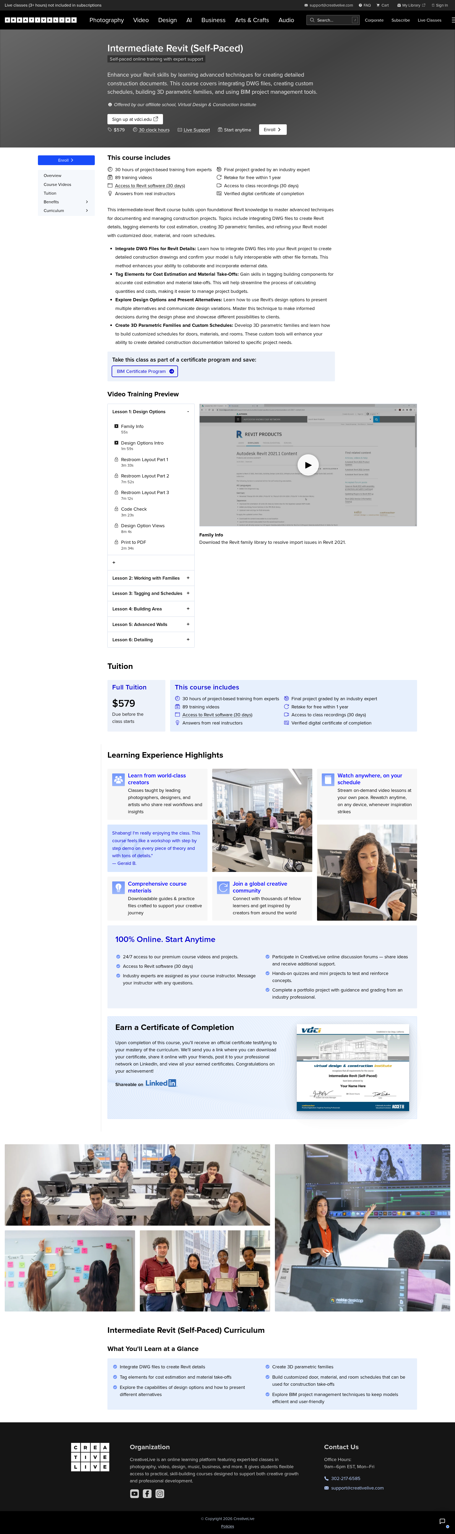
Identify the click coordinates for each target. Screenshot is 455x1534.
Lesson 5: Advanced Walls (139, 624)
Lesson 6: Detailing (132, 639)
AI (189, 20)
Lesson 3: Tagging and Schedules (147, 593)
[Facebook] (147, 1493)
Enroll (270, 129)
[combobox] (333, 20)
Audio (286, 20)
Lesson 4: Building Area (137, 608)
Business (213, 20)
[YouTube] (134, 1493)
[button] (442, 1521)
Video (141, 20)
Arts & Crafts (252, 20)
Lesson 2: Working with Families (146, 578)
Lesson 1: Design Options (139, 411)
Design (167, 20)
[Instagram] (160, 1493)
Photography (107, 20)
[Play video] (308, 465)
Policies (227, 1526)
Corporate (374, 20)
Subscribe (401, 20)
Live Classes (430, 20)
